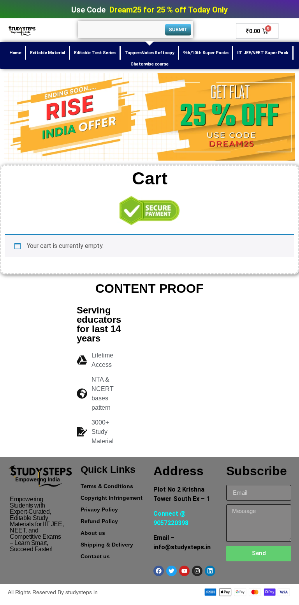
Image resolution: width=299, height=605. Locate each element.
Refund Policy (99, 521)
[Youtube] (184, 571)
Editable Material (47, 52)
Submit (178, 29)
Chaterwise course (149, 64)
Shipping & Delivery (107, 544)
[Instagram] (197, 571)
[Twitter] (171, 571)
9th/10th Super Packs (205, 52)
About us (93, 533)
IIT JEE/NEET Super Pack (262, 52)
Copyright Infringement (111, 498)
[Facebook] (158, 571)
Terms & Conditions (107, 486)
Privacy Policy (99, 509)
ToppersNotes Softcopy (149, 52)
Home (15, 52)
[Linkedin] (210, 571)
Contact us (95, 556)
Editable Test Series (95, 52)
